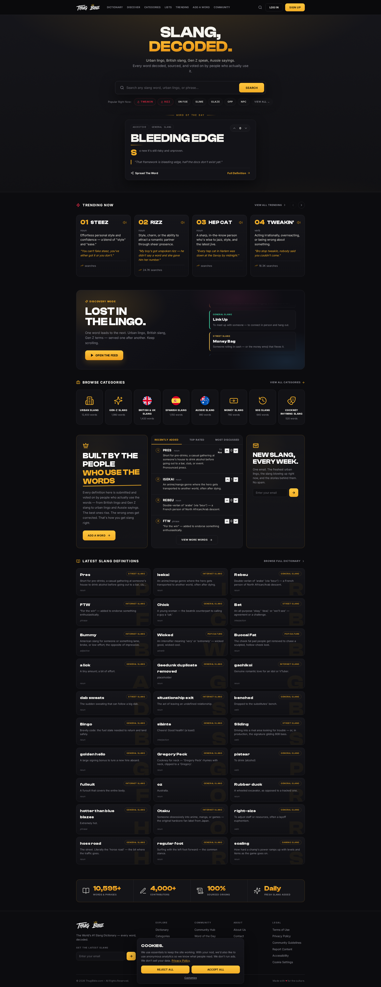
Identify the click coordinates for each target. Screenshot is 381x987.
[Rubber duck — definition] (268, 789)
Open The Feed (106, 355)
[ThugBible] (88, 7)
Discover (133, 7)
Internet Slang (212, 573)
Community (222, 7)
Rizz (167, 101)
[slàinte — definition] (191, 731)
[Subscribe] (293, 492)
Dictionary (115, 7)
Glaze (215, 101)
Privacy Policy (281, 936)
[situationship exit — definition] (191, 703)
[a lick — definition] (113, 673)
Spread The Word (146, 173)
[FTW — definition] (113, 611)
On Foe (183, 101)
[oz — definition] (191, 789)
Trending (182, 7)
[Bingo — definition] (113, 731)
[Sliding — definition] (268, 731)
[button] (301, 205)
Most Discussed (227, 439)
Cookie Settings (282, 962)
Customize (190, 977)
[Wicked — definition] (191, 642)
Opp (230, 101)
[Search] (260, 7)
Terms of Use (281, 929)
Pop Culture (215, 634)
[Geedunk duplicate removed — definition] (191, 673)
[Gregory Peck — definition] (191, 761)
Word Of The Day (190, 115)
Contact (239, 936)
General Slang (290, 573)
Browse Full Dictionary (282, 560)
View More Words (194, 539)
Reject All (165, 969)
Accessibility (280, 955)
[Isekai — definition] (191, 581)
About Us (240, 929)
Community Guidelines (286, 942)
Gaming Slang (290, 842)
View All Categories (285, 382)
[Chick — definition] (191, 611)
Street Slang (136, 573)
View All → (262, 101)
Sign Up (295, 7)
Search (252, 87)
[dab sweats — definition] (113, 703)
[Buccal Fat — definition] (268, 642)
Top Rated (197, 439)
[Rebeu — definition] (268, 581)
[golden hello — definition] (113, 761)
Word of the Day (205, 936)
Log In (274, 7)
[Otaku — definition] (191, 819)
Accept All (215, 969)
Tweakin (147, 101)
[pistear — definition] (268, 761)
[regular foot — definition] (191, 850)
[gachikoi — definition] (268, 673)
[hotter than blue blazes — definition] (113, 819)
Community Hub (204, 929)
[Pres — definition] (113, 581)
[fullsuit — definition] (113, 789)
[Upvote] (234, 128)
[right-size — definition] (268, 819)
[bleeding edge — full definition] (190, 150)
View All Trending (268, 205)
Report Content (282, 949)
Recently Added (167, 439)
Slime (199, 101)
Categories (152, 7)
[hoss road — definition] (113, 850)
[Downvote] (246, 128)
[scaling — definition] (268, 850)
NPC (243, 101)
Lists (168, 7)
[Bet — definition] (268, 611)
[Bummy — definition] (113, 642)
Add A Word (201, 7)
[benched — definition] (268, 703)
